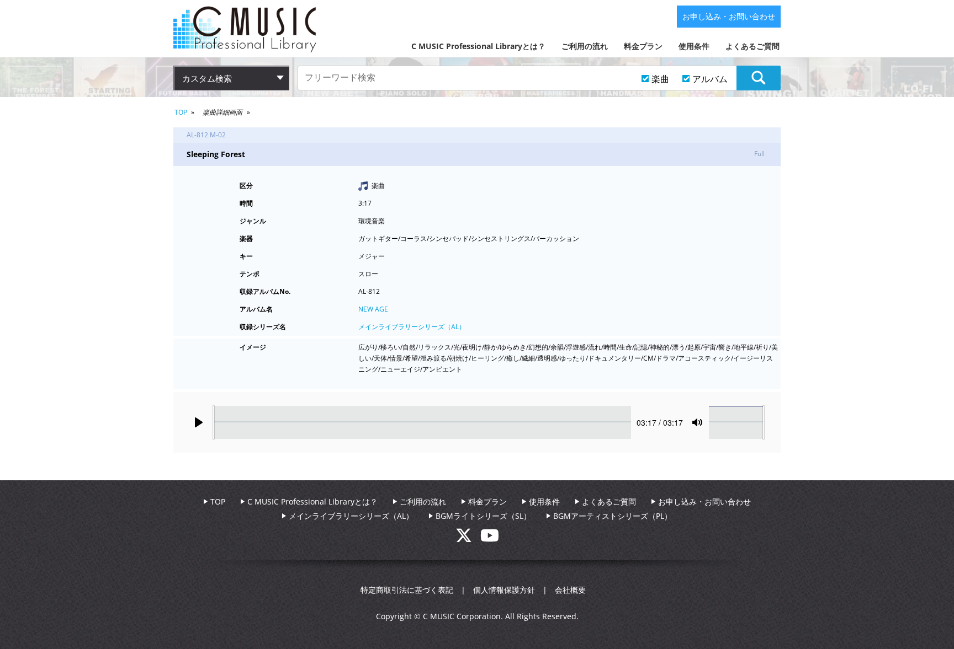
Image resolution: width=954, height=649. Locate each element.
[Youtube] (489, 538)
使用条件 (694, 46)
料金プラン (643, 46)
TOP (180, 112)
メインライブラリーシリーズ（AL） (411, 326)
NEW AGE (373, 309)
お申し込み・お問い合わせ (728, 16)
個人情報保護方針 (504, 589)
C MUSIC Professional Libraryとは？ (478, 46)
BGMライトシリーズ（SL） (483, 516)
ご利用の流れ (584, 46)
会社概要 (570, 589)
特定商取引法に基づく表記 (407, 589)
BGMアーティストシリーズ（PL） (612, 516)
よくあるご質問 (752, 46)
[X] (467, 538)
